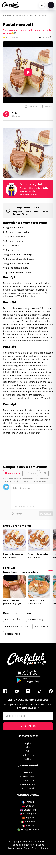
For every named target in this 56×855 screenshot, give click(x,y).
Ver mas (49, 570)
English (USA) (29, 813)
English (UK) (30, 809)
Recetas (7, 15)
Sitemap (43, 848)
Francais (30, 801)
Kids (28, 747)
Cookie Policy (30, 848)
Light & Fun (28, 755)
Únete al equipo (28, 784)
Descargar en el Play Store (28, 680)
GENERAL (20, 15)
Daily (28, 751)
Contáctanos (28, 780)
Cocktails (28, 759)
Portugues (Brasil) (30, 829)
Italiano (30, 825)
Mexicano (30, 821)
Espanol (30, 817)
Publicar (45, 513)
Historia (28, 772)
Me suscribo (28, 726)
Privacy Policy (15, 848)
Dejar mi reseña (45, 37)
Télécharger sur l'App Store (27, 672)
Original (28, 743)
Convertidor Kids (28, 788)
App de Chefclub (28, 776)
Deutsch (30, 805)
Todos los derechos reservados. (28, 844)
